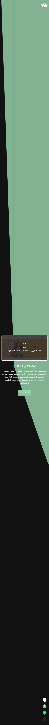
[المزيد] (44, 719)
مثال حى (23, 393)
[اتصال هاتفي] (44, 706)
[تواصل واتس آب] (44, 713)
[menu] (2, 4)
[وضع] (44, 700)
